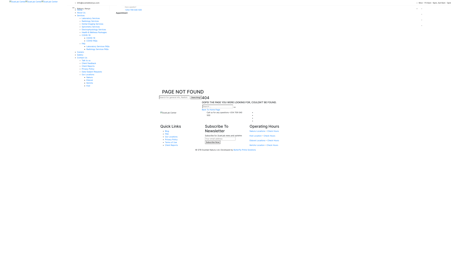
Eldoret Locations (257, 140)
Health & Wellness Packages (94, 32)
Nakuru (89, 77)
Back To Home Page (211, 109)
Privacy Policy (88, 69)
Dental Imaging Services (92, 24)
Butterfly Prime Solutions (245, 150)
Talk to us (86, 60)
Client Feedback (89, 63)
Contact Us (82, 57)
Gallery (80, 55)
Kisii (88, 86)
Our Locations (88, 74)
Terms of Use (171, 142)
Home (79, 10)
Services (81, 15)
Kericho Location (257, 145)
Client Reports (88, 66)
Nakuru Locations (257, 131)
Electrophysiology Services (94, 29)
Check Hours (273, 131)
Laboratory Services (91, 18)
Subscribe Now (212, 142)
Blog (167, 131)
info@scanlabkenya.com (88, 3)
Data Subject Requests (92, 72)
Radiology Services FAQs (97, 49)
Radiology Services (90, 21)
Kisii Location (256, 136)
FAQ (83, 43)
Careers (80, 52)
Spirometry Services (91, 27)
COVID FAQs (91, 41)
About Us (81, 12)
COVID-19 (86, 35)
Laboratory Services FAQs (97, 46)
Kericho (89, 83)
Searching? (196, 97)
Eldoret (89, 80)
